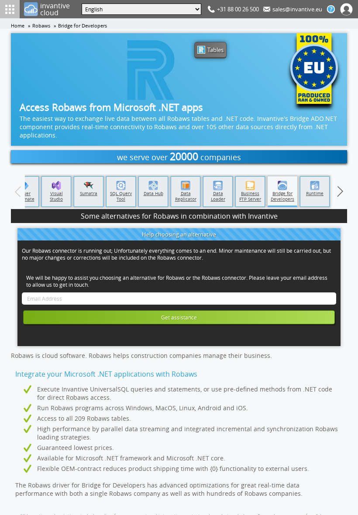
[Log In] (347, 9)
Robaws (41, 26)
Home (17, 26)
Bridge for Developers (82, 26)
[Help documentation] (331, 9)
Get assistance (179, 317)
